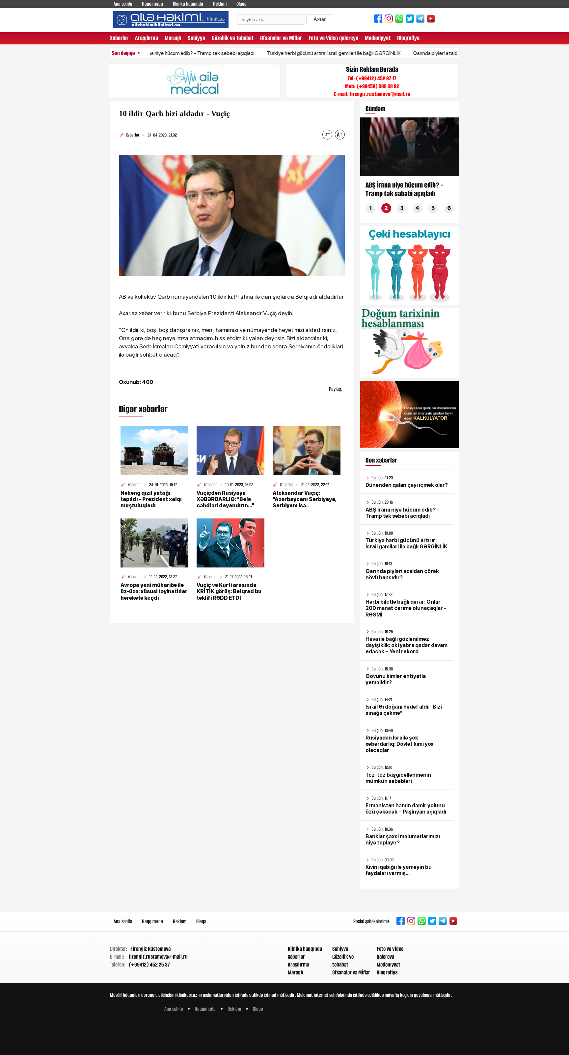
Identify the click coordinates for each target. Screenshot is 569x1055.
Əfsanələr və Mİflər (281, 38)
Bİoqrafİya (408, 38)
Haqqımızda (152, 3)
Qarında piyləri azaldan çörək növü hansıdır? (434, 53)
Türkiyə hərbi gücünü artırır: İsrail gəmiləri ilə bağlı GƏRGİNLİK (306, 53)
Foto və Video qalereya (333, 38)
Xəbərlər (119, 38)
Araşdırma (146, 38)
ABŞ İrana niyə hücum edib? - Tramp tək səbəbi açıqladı (166, 53)
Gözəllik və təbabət (233, 38)
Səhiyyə (196, 38)
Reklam (220, 3)
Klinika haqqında (188, 3)
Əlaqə (241, 3)
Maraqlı (173, 38)
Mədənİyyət (378, 38)
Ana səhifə (123, 3)
